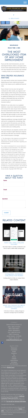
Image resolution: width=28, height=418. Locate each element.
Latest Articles (14, 360)
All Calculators (14, 364)
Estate (14, 351)
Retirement (14, 348)
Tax (14, 355)
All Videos (14, 362)
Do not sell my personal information (16, 401)
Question (5, 198)
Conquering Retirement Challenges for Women (14, 274)
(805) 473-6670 (15, 18)
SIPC (2, 410)
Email (5, 189)
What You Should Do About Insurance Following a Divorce (14, 307)
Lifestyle (14, 358)
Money (14, 357)
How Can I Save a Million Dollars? (14, 243)
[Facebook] (13, 15)
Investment (14, 349)
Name (5, 180)
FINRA (20, 409)
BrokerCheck (10, 367)
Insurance (14, 353)
